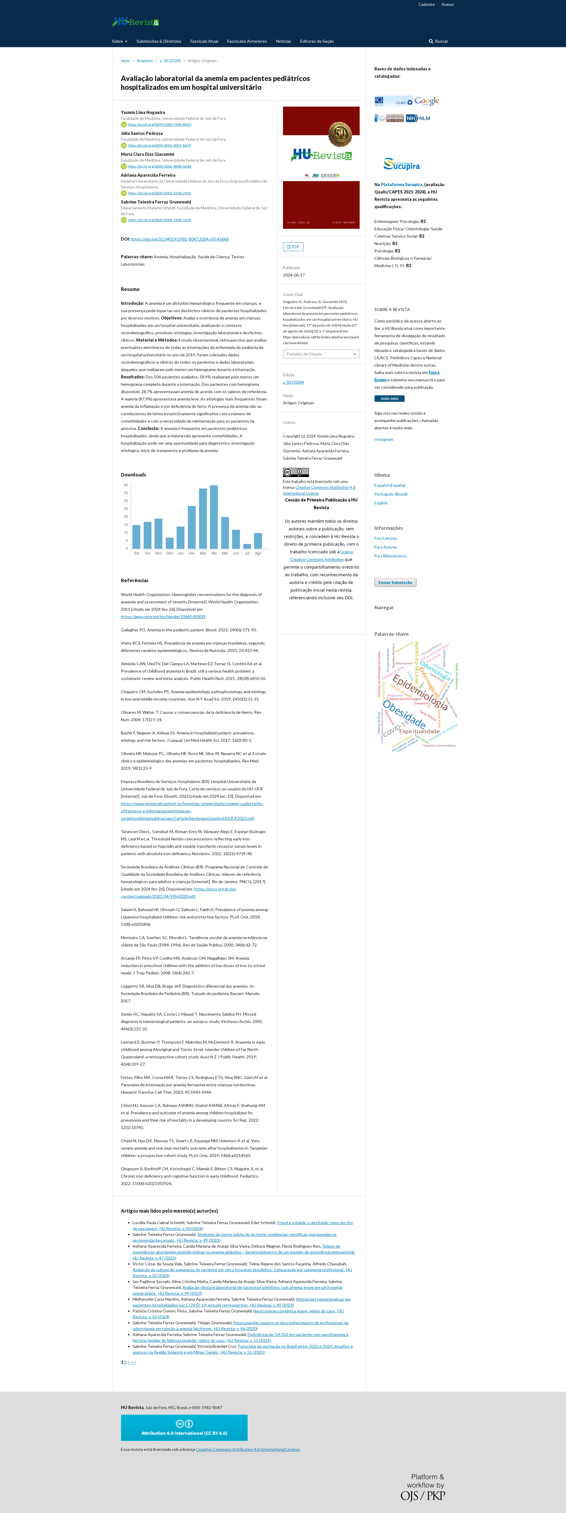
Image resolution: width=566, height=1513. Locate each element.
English (381, 502)
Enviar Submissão (395, 582)
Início (125, 60)
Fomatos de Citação (304, 354)
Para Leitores (385, 538)
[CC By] (184, 1439)
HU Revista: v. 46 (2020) (236, 1328)
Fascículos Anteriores (247, 41)
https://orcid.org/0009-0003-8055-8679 (159, 145)
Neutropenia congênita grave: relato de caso (294, 1310)
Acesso (448, 4)
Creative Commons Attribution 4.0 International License (248, 1449)
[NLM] (417, 120)
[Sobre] (389, 401)
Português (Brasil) (390, 493)
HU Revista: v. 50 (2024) (181, 1228)
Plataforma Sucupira (401, 184)
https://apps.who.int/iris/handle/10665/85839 (163, 616)
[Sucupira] (401, 173)
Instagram (383, 439)
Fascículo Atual (204, 41)
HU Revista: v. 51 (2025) (249, 1340)
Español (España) (389, 485)
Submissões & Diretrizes (158, 41)
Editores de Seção (317, 41)
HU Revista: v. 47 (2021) (154, 1257)
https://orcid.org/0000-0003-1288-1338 (159, 220)
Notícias (283, 41)
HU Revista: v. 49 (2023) (199, 1240)
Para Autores (385, 547)
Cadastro (427, 4)
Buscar (441, 41)
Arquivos (145, 60)
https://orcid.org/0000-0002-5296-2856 (159, 193)
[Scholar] (427, 105)
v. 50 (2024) (170, 60)
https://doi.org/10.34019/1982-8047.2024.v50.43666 (179, 238)
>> (133, 1362)
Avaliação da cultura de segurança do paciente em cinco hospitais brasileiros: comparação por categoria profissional (238, 1269)
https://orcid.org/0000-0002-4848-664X (159, 166)
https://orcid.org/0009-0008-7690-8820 (159, 124)
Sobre (118, 41)
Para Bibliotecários (390, 556)
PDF (295, 246)
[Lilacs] (393, 105)
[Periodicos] (389, 120)
